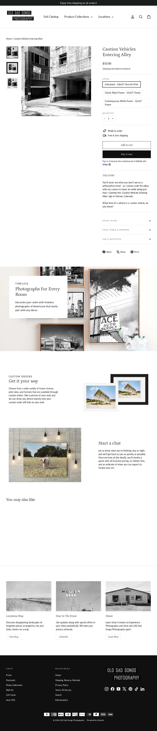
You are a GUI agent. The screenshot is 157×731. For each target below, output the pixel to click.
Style (106, 79)
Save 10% (10, 700)
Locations (104, 16)
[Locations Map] (28, 596)
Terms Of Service (63, 690)
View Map (13, 637)
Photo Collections (14, 685)
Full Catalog (51, 16)
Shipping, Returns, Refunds (67, 680)
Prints (9, 675)
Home (9, 38)
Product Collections (77, 16)
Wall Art (10, 690)
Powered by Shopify (95, 720)
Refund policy (61, 700)
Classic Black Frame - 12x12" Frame (122, 92)
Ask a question (112, 239)
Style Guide (110, 221)
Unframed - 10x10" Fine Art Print (121, 84)
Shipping (106, 69)
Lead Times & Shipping (116, 230)
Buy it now (126, 154)
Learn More (113, 637)
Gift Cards (11, 695)
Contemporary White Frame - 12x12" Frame (123, 103)
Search (58, 695)
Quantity (108, 113)
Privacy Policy (61, 685)
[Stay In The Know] (78, 596)
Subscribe (63, 637)
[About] (128, 596)
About (58, 675)
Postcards (10, 680)
